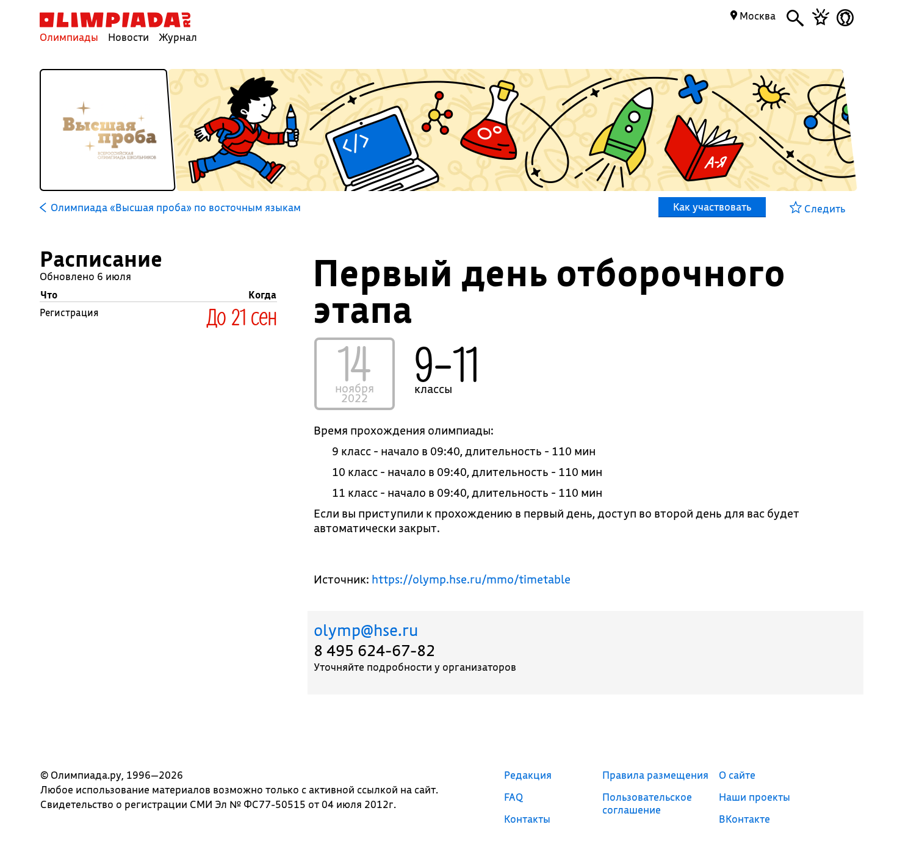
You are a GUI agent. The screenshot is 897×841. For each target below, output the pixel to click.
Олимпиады (69, 37)
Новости (128, 37)
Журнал (178, 37)
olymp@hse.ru (366, 630)
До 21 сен (241, 316)
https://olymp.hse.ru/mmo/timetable (471, 579)
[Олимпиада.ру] (115, 20)
